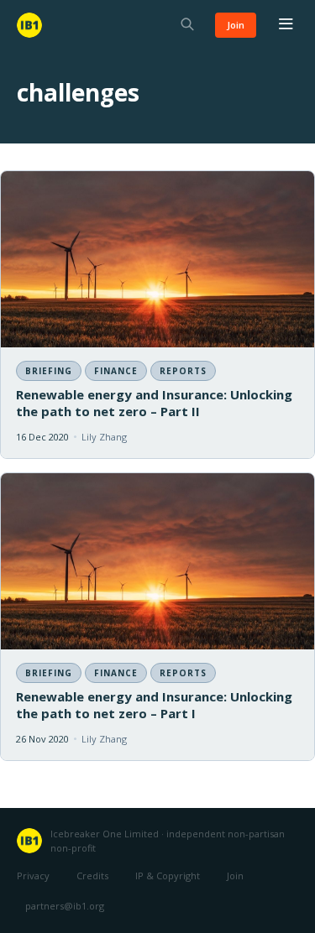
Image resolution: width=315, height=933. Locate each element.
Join (235, 24)
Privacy (33, 875)
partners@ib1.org (64, 905)
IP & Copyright (167, 875)
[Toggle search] (187, 25)
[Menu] (285, 25)
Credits (92, 875)
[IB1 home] (29, 25)
